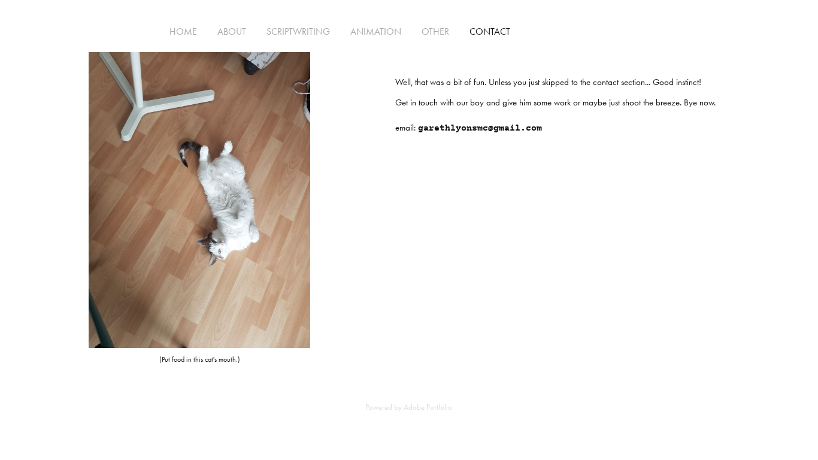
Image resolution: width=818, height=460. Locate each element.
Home (183, 31)
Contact (489, 31)
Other (435, 31)
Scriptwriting (298, 31)
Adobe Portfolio (428, 406)
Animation (375, 31)
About (231, 31)
